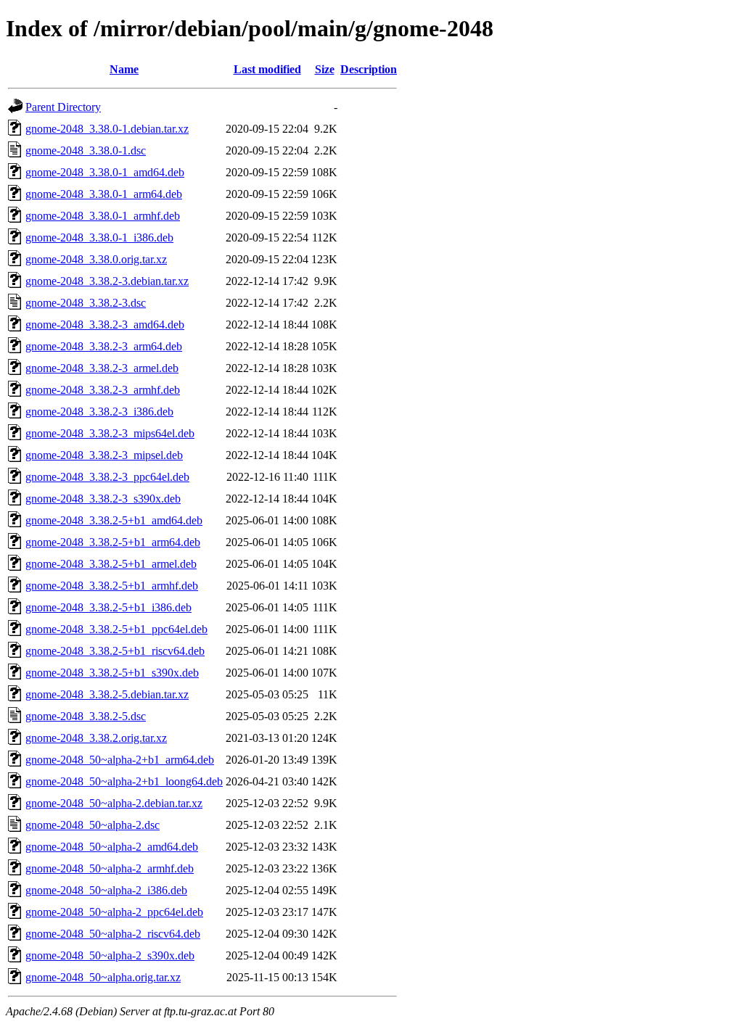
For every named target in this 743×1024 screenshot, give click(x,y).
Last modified (267, 69)
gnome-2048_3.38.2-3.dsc (85, 303)
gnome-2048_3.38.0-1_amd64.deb (104, 172)
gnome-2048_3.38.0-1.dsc (85, 150)
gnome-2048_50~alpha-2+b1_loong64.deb (124, 781)
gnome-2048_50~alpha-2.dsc (92, 825)
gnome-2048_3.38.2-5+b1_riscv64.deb (115, 651)
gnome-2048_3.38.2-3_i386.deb (99, 411)
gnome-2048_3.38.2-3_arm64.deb (103, 346)
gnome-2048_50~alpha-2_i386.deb (106, 890)
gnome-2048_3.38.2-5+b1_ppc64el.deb (116, 629)
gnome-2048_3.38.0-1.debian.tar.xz (107, 129)
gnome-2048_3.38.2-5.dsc (85, 716)
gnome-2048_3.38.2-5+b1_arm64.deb (112, 542)
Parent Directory (63, 107)
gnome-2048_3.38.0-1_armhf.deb (102, 216)
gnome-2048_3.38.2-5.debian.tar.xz (107, 694)
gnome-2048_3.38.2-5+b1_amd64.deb (113, 520)
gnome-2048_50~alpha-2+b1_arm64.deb (119, 759)
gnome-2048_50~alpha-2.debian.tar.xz (113, 803)
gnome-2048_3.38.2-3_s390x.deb (103, 498)
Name (124, 69)
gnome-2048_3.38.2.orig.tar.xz (96, 738)
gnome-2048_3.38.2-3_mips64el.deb (109, 433)
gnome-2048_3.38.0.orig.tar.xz (96, 259)
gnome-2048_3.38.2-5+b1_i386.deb (108, 607)
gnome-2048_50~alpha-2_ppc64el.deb (114, 912)
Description (368, 69)
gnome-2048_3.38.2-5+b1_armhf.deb (111, 585)
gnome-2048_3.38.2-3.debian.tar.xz (107, 281)
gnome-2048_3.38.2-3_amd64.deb (104, 324)
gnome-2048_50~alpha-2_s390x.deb (109, 955)
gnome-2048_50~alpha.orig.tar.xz (103, 977)
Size (324, 69)
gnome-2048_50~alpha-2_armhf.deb (109, 868)
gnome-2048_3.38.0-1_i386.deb (99, 237)
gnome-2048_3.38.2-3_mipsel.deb (104, 455)
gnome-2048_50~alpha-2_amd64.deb (111, 847)
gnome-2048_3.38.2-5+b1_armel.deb (111, 564)
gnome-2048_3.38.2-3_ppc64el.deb (107, 477)
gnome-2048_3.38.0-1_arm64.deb (103, 194)
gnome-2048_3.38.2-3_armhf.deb (102, 390)
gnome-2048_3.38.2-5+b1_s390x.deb (112, 672)
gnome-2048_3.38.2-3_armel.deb (101, 368)
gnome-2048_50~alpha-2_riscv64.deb (112, 934)
